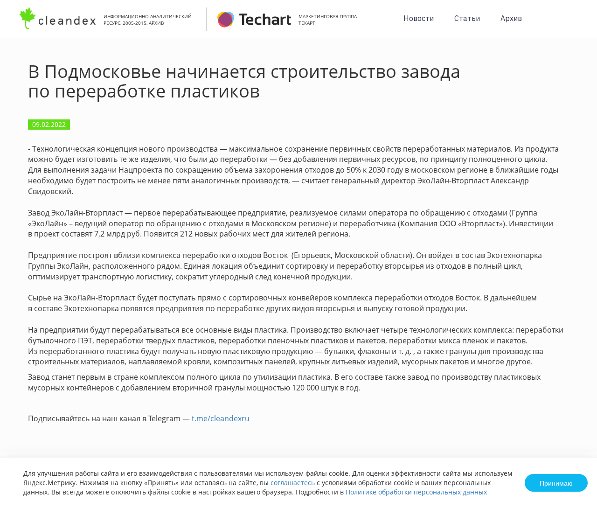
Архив (511, 18)
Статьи (467, 18)
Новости (418, 18)
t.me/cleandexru (221, 418)
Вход (575, 24)
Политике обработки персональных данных (416, 491)
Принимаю (556, 482)
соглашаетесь (293, 482)
